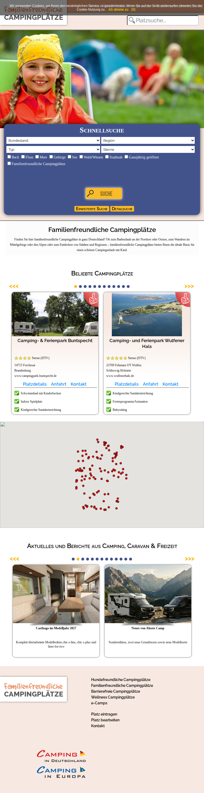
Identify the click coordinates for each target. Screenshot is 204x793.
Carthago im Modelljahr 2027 (56, 628)
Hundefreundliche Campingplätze (120, 680)
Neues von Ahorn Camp (147, 628)
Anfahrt (58, 384)
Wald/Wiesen (93, 157)
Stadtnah (115, 157)
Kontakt (79, 384)
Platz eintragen (104, 714)
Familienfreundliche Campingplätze (38, 164)
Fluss (29, 157)
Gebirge (60, 157)
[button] (107, 481)
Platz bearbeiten (105, 720)
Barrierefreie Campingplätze (115, 691)
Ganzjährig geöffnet (144, 157)
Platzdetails (35, 384)
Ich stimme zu (118, 9)
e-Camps (99, 703)
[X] (133, 9)
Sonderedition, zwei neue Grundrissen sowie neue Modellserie (148, 642)
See (74, 157)
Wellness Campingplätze (113, 697)
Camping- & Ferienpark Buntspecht (55, 340)
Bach (15, 157)
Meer (43, 157)
